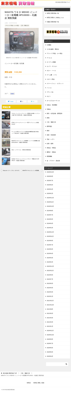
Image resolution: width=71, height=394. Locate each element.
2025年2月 (50, 193)
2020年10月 (50, 335)
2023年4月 (50, 253)
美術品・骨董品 (51, 148)
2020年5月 (50, 352)
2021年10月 (50, 305)
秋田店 (29, 383)
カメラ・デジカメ (52, 66)
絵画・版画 (50, 143)
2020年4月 (50, 356)
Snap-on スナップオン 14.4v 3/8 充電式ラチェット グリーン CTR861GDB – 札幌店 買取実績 (12, 170)
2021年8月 (50, 309)
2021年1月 (50, 326)
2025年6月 (50, 185)
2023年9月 (50, 240)
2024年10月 (50, 206)
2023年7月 (50, 245)
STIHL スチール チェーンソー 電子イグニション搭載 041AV (25, 123)
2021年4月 (50, 317)
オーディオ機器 (51, 62)
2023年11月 (50, 236)
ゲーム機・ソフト (52, 75)
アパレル (49, 58)
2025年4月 (50, 189)
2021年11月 (50, 300)
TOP (10, 373)
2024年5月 (50, 219)
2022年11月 (50, 270)
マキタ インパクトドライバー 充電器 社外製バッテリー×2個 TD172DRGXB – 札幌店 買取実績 (26, 114)
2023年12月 (50, 232)
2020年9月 (50, 339)
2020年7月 (50, 343)
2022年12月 (50, 266)
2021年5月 (50, 313)
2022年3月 (50, 292)
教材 (48, 130)
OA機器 (49, 45)
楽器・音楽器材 (51, 135)
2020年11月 (50, 330)
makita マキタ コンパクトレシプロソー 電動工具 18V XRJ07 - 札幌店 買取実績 (25, 159)
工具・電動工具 (25, 25)
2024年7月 (50, 215)
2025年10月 (50, 172)
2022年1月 (50, 296)
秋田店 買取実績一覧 (53, 13)
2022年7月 (50, 279)
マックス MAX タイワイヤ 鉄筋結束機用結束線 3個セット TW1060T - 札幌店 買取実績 (25, 132)
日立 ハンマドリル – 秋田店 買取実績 (21, 149)
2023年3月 (50, 257)
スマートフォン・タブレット (55, 83)
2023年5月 (50, 249)
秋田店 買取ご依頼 (38, 383)
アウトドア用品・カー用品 (12, 25)
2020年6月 (50, 347)
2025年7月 (50, 180)
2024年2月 (50, 227)
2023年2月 (50, 262)
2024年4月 (50, 223)
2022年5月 (50, 283)
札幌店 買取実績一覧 (53, 22)
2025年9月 (50, 176)
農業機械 (49, 156)
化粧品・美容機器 (52, 105)
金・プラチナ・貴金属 (53, 160)
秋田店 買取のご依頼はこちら (55, 17)
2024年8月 (50, 210)
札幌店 (12, 93)
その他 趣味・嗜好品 (53, 49)
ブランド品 (50, 92)
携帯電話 (49, 126)
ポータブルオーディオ (53, 100)
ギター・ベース (51, 70)
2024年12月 (50, 197)
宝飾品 (49, 109)
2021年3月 (50, 322)
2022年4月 (50, 287)
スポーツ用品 (51, 79)
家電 (48, 118)
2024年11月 (50, 202)
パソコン (49, 88)
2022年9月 (50, 275)
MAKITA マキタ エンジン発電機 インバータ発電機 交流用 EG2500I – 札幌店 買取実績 (26, 141)
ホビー (49, 96)
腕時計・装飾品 (51, 152)
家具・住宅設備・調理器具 (54, 113)
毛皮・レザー (51, 139)
